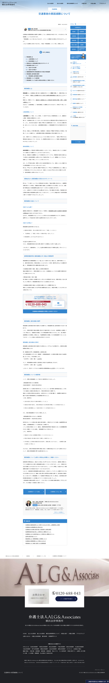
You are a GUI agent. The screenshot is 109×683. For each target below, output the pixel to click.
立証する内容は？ (31, 69)
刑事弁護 (32, 651)
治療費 (81, 45)
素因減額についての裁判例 (32, 78)
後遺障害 (82, 31)
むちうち (82, 36)
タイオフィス (69, 649)
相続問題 (37, 651)
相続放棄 (43, 651)
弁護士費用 (72, 633)
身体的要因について (32, 61)
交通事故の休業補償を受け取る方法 (34, 527)
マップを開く (78, 141)
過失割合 (74, 49)
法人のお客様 (32, 633)
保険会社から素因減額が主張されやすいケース (37, 63)
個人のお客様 (41, 633)
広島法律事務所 (53, 649)
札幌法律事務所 (34, 647)
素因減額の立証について (31, 65)
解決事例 (44, 636)
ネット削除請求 (62, 651)
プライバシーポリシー (100, 670)
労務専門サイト (53, 636)
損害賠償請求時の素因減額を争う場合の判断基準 (37, 72)
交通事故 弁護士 (77, 649)
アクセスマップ (81, 633)
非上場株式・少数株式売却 (46, 653)
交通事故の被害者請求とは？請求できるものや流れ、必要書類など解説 (42, 525)
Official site (26, 647)
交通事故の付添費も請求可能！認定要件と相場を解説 (38, 529)
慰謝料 (74, 31)
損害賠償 (74, 40)
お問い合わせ (26, 636)
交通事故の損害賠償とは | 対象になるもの (35, 541)
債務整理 (37, 653)
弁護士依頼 (74, 45)
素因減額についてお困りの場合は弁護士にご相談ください (39, 80)
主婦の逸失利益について (31, 536)
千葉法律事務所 (61, 647)
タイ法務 (25, 653)
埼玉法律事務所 (52, 647)
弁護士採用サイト (71, 651)
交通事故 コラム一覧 (56, 491)
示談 (82, 40)
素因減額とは (29, 57)
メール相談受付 (58, 305)
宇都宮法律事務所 (43, 647)
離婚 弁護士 (26, 651)
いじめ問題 (30, 653)
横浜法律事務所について (53, 633)
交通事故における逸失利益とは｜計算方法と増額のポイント (39, 534)
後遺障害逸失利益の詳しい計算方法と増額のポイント (38, 532)
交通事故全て (78, 27)
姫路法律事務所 (44, 649)
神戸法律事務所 (35, 649)
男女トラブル (55, 651)
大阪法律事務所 (26, 649)
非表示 (47, 52)
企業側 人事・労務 (81, 651)
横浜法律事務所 (70, 647)
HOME (25, 633)
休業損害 (74, 36)
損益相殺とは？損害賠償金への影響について (36, 539)
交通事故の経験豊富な (45, 311)
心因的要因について (32, 59)
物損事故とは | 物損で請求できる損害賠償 (35, 543)
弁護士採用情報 (36, 636)
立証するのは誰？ (31, 67)
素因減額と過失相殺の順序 (32, 74)
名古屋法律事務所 (79, 647)
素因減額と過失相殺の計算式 (34, 76)
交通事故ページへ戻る (34, 491)
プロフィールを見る (58, 512)
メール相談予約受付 (66, 599)
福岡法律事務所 (61, 649)
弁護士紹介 (64, 633)
